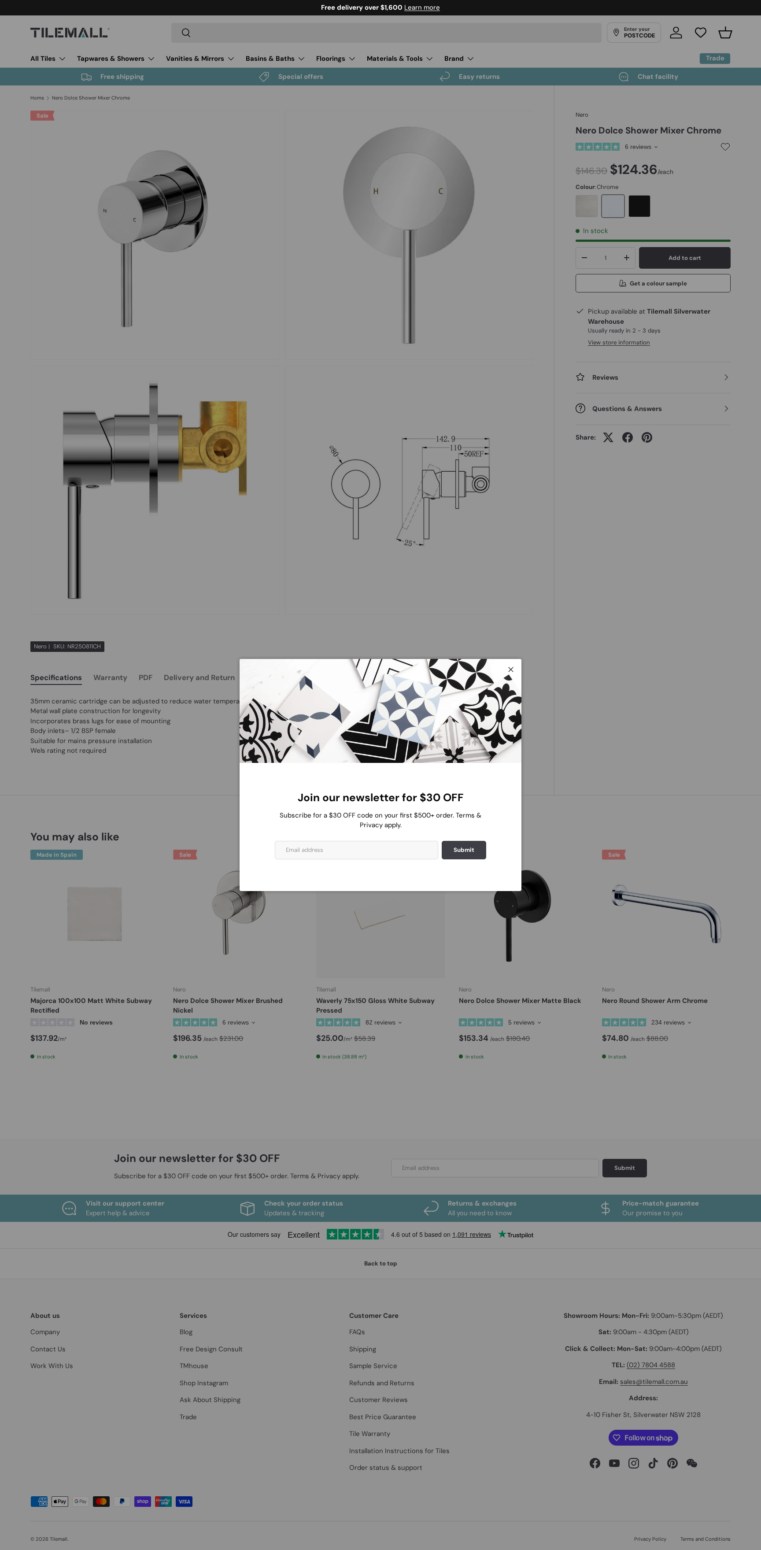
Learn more (422, 7)
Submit (464, 850)
